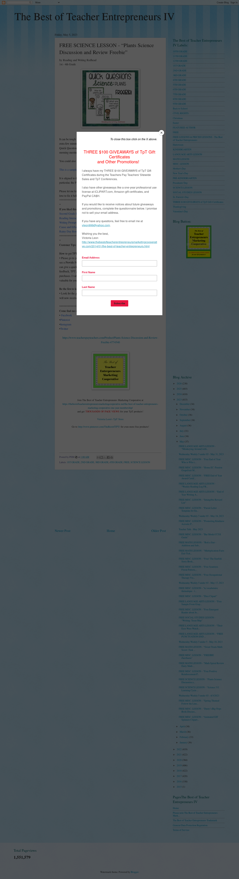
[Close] (161, 132)
